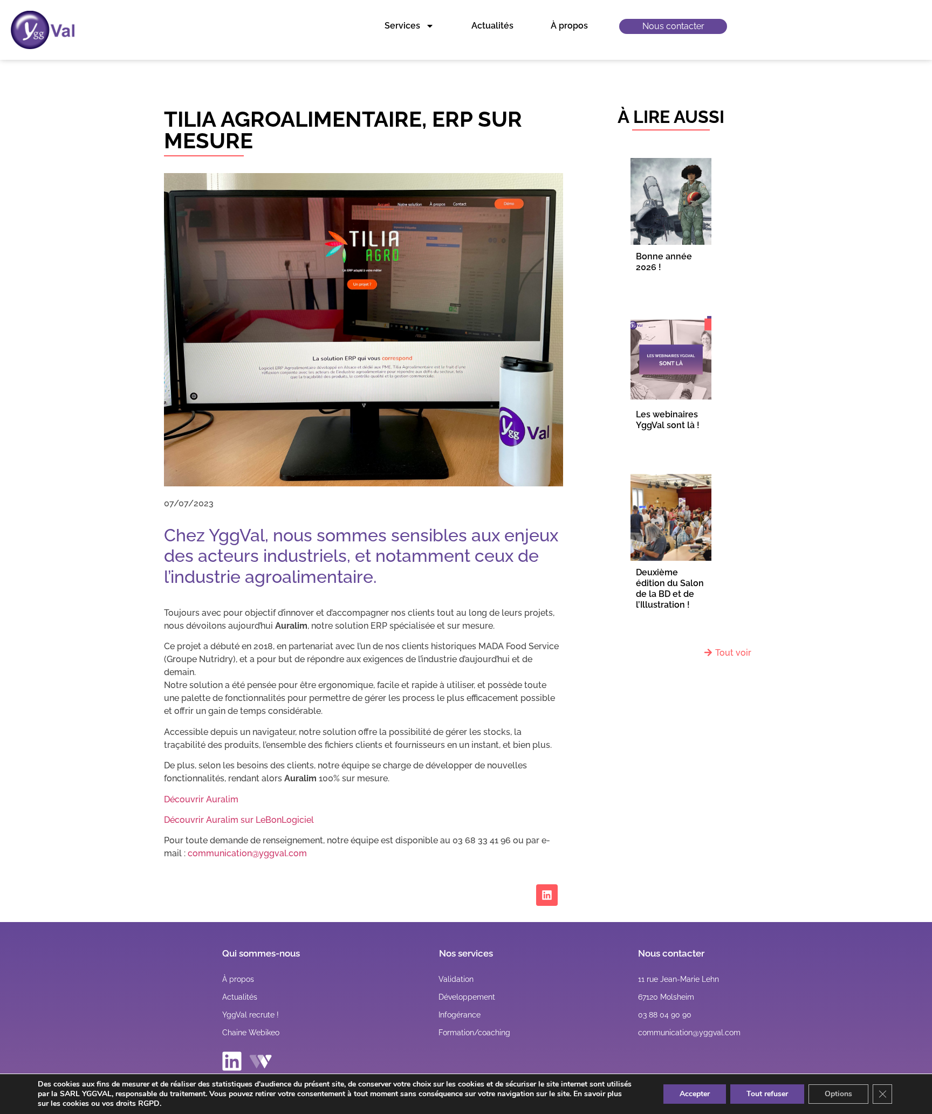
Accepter (695, 1094)
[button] (678, 979)
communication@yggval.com (247, 853)
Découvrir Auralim (201, 799)
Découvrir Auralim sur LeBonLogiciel (239, 820)
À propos (569, 25)
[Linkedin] (547, 895)
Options (838, 1094)
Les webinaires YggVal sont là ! (668, 419)
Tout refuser (767, 1094)
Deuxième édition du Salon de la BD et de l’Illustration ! (670, 588)
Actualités (492, 25)
